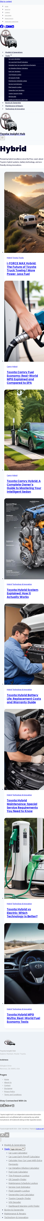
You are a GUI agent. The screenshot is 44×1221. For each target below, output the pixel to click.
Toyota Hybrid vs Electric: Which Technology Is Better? (22, 912)
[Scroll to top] (2, 1135)
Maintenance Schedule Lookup (23, 1183)
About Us (8, 1082)
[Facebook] (4, 1106)
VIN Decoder (12, 96)
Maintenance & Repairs (14, 106)
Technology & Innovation (15, 109)
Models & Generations (15, 1145)
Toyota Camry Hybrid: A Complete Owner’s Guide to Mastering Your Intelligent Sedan (24, 486)
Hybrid (9, 258)
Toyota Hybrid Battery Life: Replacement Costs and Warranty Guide (24, 698)
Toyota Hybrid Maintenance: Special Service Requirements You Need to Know (22, 806)
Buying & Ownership (13, 103)
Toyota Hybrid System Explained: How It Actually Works (22, 593)
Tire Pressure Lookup (19, 1175)
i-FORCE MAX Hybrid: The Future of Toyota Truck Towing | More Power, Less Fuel (21, 268)
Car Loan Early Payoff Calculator (24, 1156)
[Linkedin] (13, 1106)
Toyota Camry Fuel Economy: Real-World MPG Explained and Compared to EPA (22, 377)
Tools (7, 1149)
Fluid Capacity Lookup (19, 1191)
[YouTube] (7, 1106)
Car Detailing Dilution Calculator (24, 1168)
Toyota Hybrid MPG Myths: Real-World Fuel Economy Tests (23, 1018)
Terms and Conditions (13, 1095)
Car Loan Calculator (18, 1153)
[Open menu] (2, 137)
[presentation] (24, 213)
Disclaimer (8, 1088)
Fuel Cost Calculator (18, 1172)
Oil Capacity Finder (17, 1179)
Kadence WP (40, 1128)
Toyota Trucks (18, 258)
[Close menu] (0, 1139)
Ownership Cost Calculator (21, 1194)
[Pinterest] (1, 1106)
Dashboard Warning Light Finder (18, 99)
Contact (7, 1085)
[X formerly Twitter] (10, 1106)
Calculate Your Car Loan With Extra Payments (25, 1162)
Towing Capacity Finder (20, 1198)
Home (6, 1079)
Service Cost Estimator (19, 1187)
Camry (9, 367)
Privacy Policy (9, 1092)
